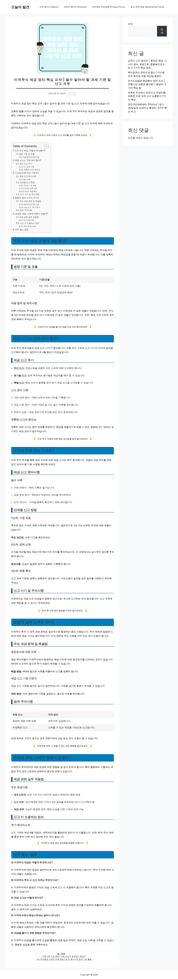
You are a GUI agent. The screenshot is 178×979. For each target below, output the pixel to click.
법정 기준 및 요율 (26, 154)
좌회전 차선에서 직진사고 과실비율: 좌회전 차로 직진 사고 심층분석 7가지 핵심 (147, 96)
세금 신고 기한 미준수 (32, 207)
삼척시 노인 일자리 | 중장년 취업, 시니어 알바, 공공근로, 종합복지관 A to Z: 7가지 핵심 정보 (147, 64)
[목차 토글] (45, 146)
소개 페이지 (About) (48, 7)
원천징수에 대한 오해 (31, 204)
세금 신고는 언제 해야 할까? (28, 160)
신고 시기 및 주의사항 (29, 194)
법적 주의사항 (26, 210)
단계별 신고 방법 (27, 182)
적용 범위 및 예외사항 (31, 157)
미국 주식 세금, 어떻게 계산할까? (29, 150)
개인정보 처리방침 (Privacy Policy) (108, 7)
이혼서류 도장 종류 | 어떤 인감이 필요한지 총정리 (64, 956)
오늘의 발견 (20, 7)
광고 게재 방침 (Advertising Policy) (147, 7)
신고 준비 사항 (28, 167)
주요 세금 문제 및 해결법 (30, 201)
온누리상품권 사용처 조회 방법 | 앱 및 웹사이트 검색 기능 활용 (64, 959)
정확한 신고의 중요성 (32, 170)
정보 (63, 953)
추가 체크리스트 (30, 226)
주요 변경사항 (28, 220)
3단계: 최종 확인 (30, 191)
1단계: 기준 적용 (30, 185)
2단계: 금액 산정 (30, 188)
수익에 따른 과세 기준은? (27, 173)
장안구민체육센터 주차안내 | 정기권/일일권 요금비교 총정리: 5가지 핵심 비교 (147, 108)
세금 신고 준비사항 (27, 176)
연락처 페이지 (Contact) (75, 7)
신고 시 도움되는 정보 (29, 223)
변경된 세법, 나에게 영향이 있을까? (31, 213)
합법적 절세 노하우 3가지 (27, 197)
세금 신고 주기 (25, 164)
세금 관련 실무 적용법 (29, 217)
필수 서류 (26, 179)
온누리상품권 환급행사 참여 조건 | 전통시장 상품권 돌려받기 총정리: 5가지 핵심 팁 (147, 84)
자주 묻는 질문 (22, 229)
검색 (130, 23)
